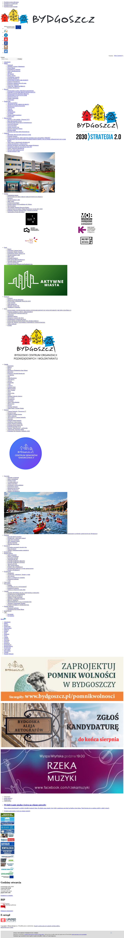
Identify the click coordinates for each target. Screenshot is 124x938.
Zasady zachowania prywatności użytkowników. (47, 926)
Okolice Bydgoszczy (13, 489)
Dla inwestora (7, 118)
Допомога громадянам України (16, 603)
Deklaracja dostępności (7, 911)
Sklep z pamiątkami (12, 479)
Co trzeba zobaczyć (12, 482)
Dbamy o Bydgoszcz (13, 556)
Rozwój (6, 89)
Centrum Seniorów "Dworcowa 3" (16, 411)
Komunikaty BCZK (12, 558)
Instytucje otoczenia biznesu (14, 128)
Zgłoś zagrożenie (12, 555)
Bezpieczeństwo (8, 553)
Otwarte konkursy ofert (13, 151)
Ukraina (6, 591)
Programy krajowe (12, 136)
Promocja (6, 296)
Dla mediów (7, 583)
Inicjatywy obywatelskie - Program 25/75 (18, 119)
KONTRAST (7, 611)
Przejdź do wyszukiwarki (11, 3)
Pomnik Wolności (8, 606)
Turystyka (6, 476)
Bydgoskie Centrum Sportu (14, 250)
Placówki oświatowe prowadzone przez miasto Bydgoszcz (23, 145)
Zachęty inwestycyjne (13, 127)
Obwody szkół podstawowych (15, 150)
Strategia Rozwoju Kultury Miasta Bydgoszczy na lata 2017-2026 (25, 209)
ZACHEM (10, 113)
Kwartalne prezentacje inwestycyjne (17, 547)
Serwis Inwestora (12, 125)
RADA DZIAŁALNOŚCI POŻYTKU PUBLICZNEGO (23, 321)
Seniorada (10, 419)
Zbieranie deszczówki (13, 544)
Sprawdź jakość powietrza (14, 536)
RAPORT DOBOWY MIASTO (16, 561)
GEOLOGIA (11, 107)
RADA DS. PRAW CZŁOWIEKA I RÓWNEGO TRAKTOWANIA (26, 322)
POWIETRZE (11, 112)
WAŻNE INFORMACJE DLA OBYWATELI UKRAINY (23, 592)
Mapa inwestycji (11, 549)
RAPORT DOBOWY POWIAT (16, 562)
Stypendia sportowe (12, 258)
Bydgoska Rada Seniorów (14, 420)
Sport (5, 247)
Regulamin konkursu (13, 608)
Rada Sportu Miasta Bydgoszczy (16, 259)
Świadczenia (7, 571)
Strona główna (8, 798)
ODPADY (10, 110)
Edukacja (6, 133)
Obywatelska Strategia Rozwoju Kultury (18, 207)
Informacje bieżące (12, 316)
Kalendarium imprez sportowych (16, 253)
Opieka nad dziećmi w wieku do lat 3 (17, 144)
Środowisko (7, 101)
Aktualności (7, 62)
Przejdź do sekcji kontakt (10, 6)
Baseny (9, 249)
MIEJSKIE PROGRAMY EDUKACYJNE (19, 134)
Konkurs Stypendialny (13, 203)
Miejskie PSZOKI (12, 542)
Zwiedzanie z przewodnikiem (15, 485)
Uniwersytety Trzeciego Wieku (15, 429)
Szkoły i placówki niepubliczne (15, 148)
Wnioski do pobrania (13, 579)
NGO (5, 308)
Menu (2, 619)
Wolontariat (10, 315)
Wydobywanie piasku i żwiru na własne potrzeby (17, 811)
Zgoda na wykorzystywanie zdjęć (16, 589)
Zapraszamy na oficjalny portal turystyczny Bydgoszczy (82, 533)
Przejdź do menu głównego (11, 2)
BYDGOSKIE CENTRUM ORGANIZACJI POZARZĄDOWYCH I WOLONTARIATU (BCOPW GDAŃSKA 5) (39, 310)
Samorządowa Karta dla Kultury (16, 212)
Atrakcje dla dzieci (12, 483)
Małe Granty (10, 201)
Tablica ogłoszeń (11, 324)
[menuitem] (63, 62)
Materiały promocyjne (13, 305)
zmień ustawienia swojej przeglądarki (79, 934)
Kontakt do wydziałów (7, 895)
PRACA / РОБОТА (12, 600)
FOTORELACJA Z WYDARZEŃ (16, 586)
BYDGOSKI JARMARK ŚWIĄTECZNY (19, 301)
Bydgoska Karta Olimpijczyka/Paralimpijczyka (19, 264)
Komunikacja (7, 552)
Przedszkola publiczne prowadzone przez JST (19, 147)
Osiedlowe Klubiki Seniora (14, 414)
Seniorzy (6, 410)
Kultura (6, 193)
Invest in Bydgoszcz (12, 124)
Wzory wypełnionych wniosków (16, 577)
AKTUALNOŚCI (12, 103)
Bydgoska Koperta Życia (14, 426)
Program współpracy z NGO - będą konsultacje (20, 312)
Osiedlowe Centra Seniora (14, 422)
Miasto (6, 63)
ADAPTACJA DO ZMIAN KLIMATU (18, 104)
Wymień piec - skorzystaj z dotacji (16, 538)
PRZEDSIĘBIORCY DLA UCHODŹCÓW (19, 602)
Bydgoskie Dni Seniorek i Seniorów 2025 (18, 431)
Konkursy (10, 298)
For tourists (10, 614)
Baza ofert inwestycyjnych (14, 121)
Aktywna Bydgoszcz (13, 262)
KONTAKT (10, 116)
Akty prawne (10, 576)
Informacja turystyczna (13, 488)
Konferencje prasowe (13, 588)
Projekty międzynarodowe (14, 115)
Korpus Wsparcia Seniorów (14, 423)
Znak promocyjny (12, 304)
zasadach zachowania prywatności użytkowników (34, 934)
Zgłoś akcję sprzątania (13, 539)
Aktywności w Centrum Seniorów (16, 417)
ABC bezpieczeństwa (13, 565)
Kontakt (9, 325)
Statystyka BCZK (12, 564)
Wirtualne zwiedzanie (13, 477)
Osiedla (6, 364)
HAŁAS (9, 109)
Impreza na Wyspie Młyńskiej (15, 299)
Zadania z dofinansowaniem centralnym (18, 550)
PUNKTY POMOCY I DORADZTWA (18, 605)
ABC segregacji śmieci (13, 541)
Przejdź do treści (8, 5)
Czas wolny (7, 582)
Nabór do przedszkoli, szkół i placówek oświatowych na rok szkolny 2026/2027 (28, 137)
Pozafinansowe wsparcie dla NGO (16, 319)
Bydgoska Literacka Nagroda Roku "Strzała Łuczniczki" (22, 210)
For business (10, 615)
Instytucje (10, 198)
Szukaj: (3, 57)
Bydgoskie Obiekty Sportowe (15, 252)
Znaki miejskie (11, 302)
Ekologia (6, 535)
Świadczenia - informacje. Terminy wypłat (18, 574)
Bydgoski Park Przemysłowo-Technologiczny (19, 122)
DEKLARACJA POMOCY (15, 596)
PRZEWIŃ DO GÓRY (7, 927)
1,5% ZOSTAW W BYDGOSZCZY (17, 313)
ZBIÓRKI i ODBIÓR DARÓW (16, 599)
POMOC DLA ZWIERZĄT (15, 567)
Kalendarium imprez (12, 195)
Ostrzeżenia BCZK (12, 559)
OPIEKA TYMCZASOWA (14, 597)
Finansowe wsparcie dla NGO (15, 318)
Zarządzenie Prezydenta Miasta (15, 609)
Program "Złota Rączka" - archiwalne (17, 428)
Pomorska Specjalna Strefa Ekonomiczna (18, 131)
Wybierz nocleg (11, 480)
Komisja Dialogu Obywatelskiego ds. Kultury (19, 204)
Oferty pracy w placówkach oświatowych (18, 142)
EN (5, 612)
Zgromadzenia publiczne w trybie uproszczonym (20, 568)
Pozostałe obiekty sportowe (14, 261)
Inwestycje (7, 545)
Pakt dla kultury (11, 206)
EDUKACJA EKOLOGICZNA (16, 106)
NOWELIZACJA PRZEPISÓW (16, 594)
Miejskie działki (11, 130)
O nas (9, 580)
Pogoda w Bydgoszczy (13, 491)
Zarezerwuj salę (11, 413)
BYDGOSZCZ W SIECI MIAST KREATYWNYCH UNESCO (25, 196)
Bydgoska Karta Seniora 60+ (15, 425)
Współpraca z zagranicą (13, 307)
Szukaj (20, 59)
